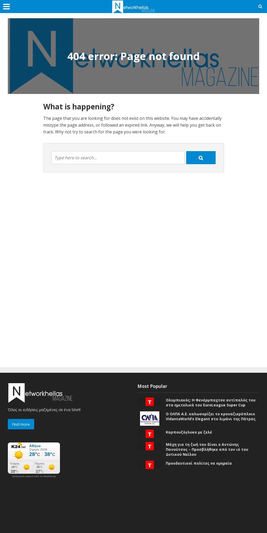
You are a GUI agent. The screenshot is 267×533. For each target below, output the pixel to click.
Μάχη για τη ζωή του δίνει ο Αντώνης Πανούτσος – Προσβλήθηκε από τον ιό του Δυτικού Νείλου (207, 449)
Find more (21, 424)
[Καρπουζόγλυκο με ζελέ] (149, 433)
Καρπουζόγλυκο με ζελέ (189, 432)
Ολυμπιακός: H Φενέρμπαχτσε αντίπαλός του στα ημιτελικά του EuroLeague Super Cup (211, 402)
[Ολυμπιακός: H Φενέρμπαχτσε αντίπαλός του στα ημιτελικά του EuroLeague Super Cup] (149, 401)
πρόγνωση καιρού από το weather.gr (34, 476)
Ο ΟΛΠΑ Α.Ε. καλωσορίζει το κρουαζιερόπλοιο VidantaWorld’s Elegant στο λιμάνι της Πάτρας (211, 416)
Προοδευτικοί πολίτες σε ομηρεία (199, 463)
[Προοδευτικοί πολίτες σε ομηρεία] (149, 464)
